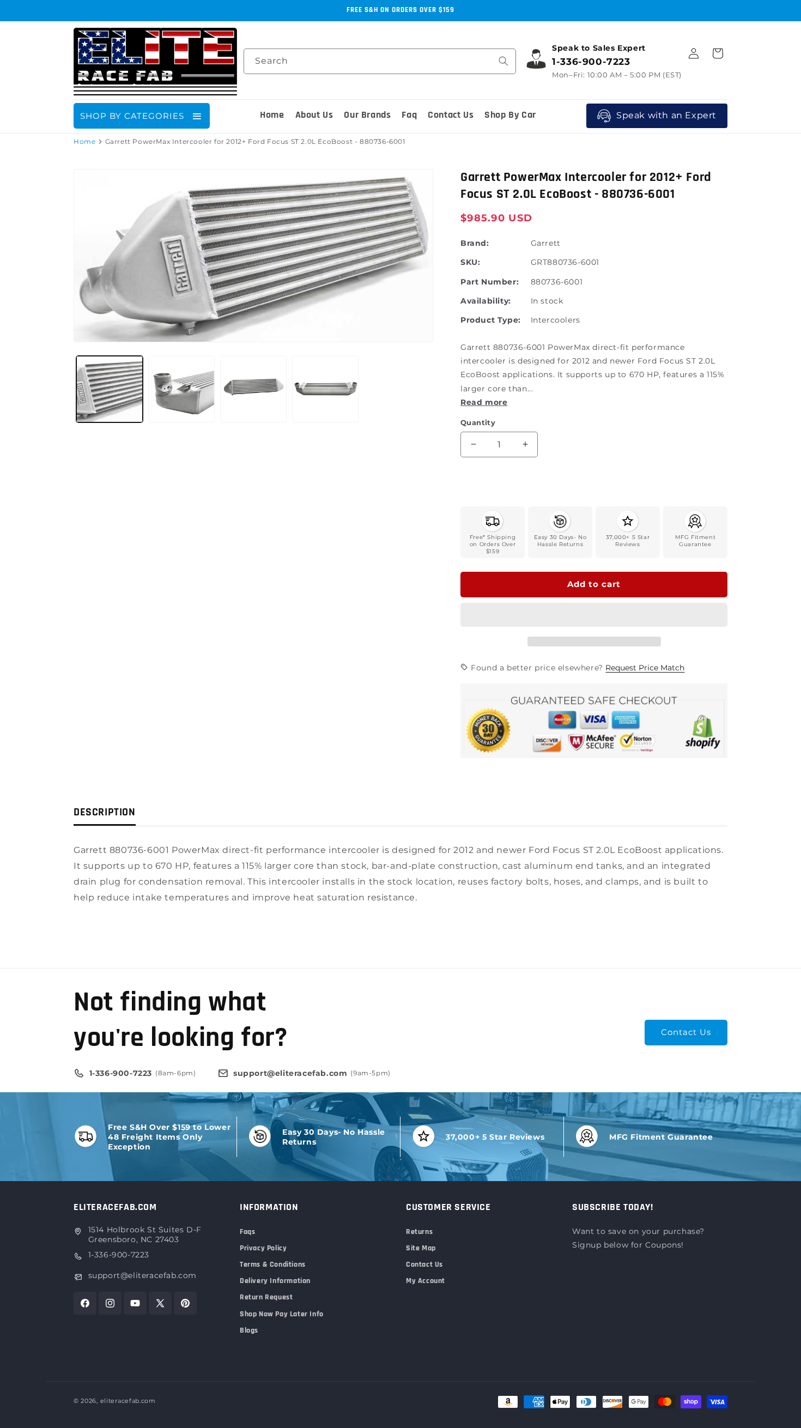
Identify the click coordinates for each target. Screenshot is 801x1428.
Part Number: (489, 282)
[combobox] (379, 61)
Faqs (247, 1232)
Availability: (485, 301)
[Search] (503, 61)
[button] (593, 615)
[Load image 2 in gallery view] (181, 389)
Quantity (477, 422)
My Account (425, 1281)
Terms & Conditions (273, 1264)
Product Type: (490, 320)
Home (84, 141)
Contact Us (686, 1032)
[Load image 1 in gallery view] (109, 389)
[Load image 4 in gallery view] (325, 389)
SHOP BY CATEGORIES (132, 116)
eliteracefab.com (128, 1401)
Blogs (249, 1330)
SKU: (470, 262)
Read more (483, 402)
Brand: (474, 243)
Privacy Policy (263, 1248)
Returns (419, 1232)
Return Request (266, 1297)
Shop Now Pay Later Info (282, 1314)
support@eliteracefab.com (142, 1275)
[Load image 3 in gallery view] (253, 389)
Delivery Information (275, 1281)
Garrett (546, 243)
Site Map (421, 1248)
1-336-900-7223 (118, 1255)
